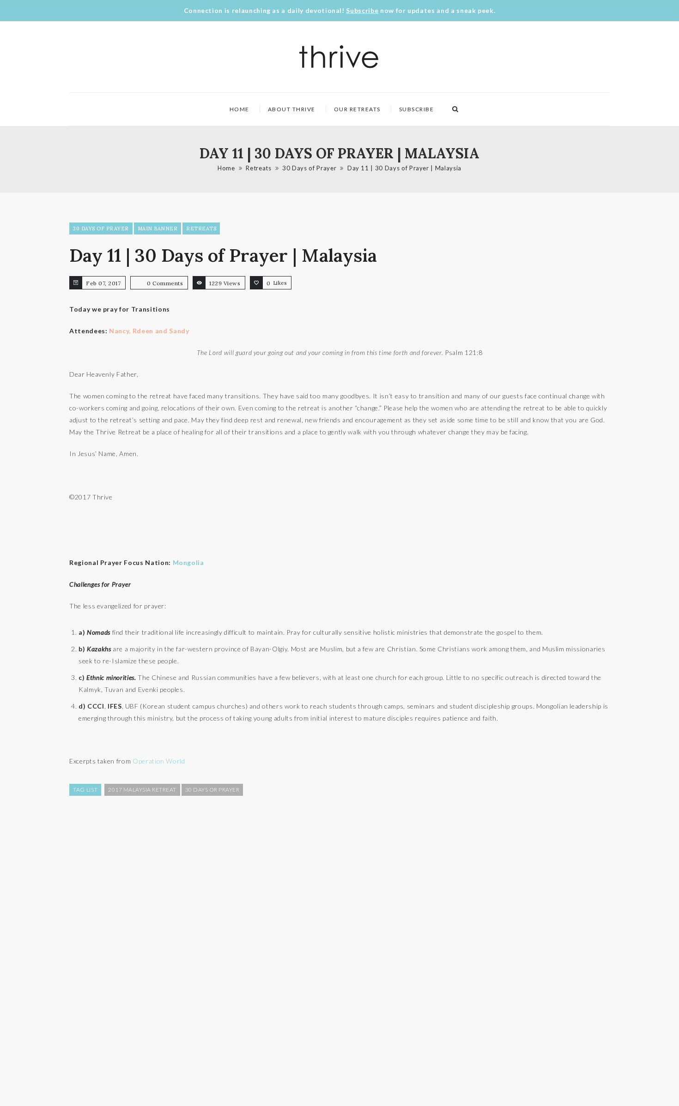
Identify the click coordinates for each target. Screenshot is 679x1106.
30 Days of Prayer (309, 168)
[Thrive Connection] (339, 56)
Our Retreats (357, 109)
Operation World (159, 761)
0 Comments (165, 283)
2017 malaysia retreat (142, 789)
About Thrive (291, 109)
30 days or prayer (212, 789)
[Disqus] (339, 950)
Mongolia (188, 562)
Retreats (258, 168)
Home (239, 109)
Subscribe (362, 10)
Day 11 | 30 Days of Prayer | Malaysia (404, 168)
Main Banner (158, 228)
